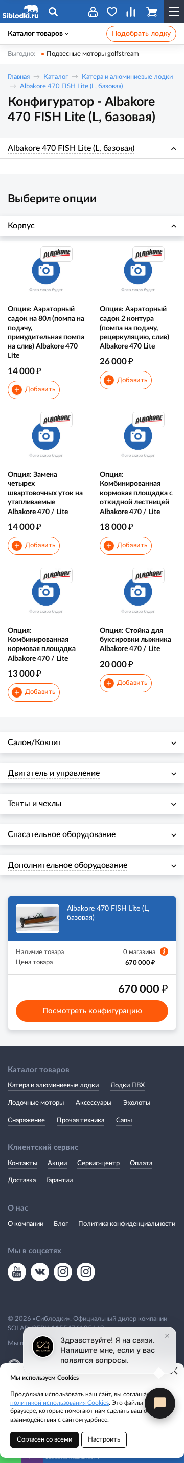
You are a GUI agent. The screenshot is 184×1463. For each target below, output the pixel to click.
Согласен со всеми (44, 1439)
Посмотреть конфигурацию (92, 1011)
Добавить (34, 390)
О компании (25, 1224)
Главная (19, 77)
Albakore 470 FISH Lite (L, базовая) (71, 86)
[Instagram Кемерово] (86, 1272)
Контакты (22, 1163)
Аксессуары (93, 1103)
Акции (57, 1163)
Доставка (22, 1180)
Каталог (55, 77)
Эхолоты (136, 1103)
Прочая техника (80, 1120)
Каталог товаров (35, 33)
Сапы (124, 1120)
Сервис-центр (98, 1163)
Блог (61, 1224)
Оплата (141, 1163)
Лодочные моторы (36, 1103)
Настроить (104, 1439)
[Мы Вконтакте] (40, 1272)
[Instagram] (63, 1272)
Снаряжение (26, 1120)
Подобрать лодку (141, 33)
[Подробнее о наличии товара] (164, 951)
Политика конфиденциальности (126, 1224)
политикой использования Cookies (59, 1403)
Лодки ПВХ (127, 1085)
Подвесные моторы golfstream (93, 54)
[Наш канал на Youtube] (17, 1272)
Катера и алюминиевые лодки (127, 77)
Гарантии (59, 1180)
